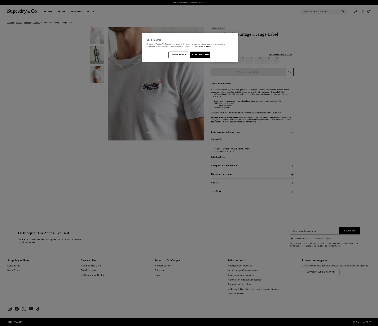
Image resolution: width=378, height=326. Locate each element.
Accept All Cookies (200, 54)
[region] (190, 47)
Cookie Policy (205, 46)
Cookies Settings (178, 54)
